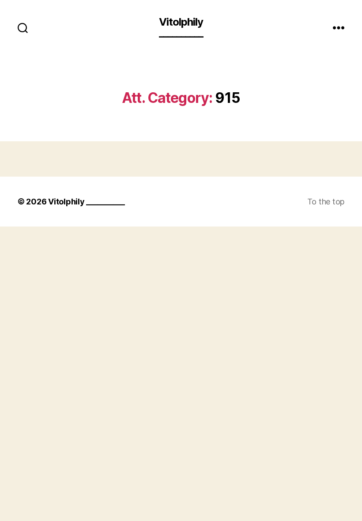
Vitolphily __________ (181, 27)
